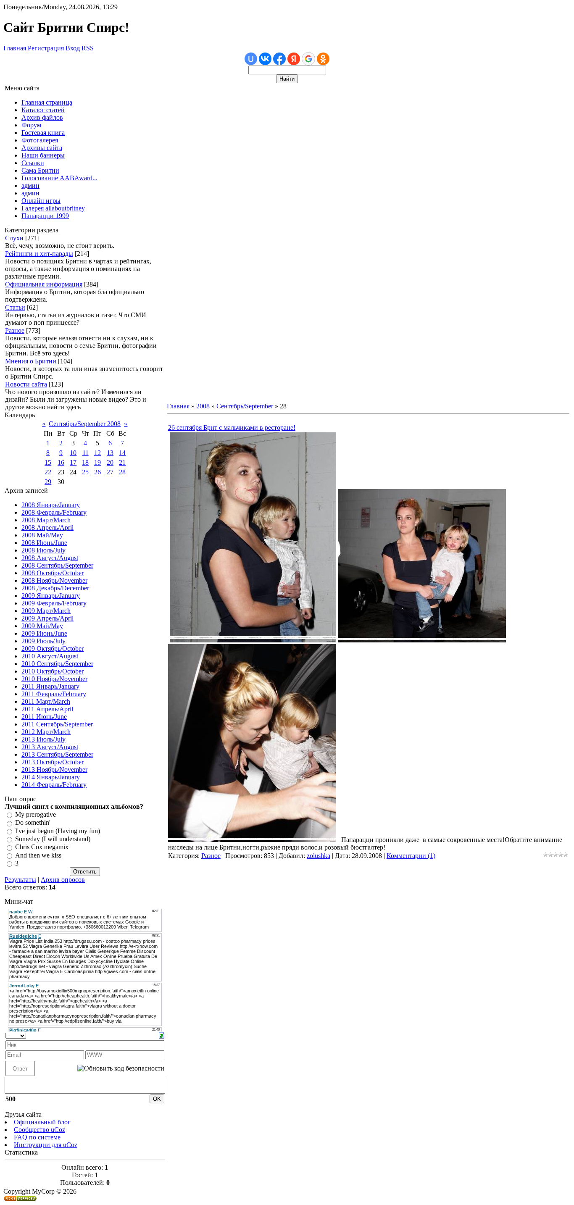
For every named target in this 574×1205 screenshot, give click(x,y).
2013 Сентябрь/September (57, 754)
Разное (14, 330)
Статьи (15, 307)
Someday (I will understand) (52, 838)
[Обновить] (161, 1034)
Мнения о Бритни (30, 361)
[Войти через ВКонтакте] (265, 59)
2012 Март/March (46, 731)
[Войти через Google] (308, 59)
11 (85, 452)
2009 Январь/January (50, 595)
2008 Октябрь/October (52, 572)
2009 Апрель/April (47, 618)
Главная (14, 48)
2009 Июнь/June (44, 633)
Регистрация (46, 48)
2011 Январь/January (50, 686)
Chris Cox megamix (41, 847)
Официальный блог (42, 1122)
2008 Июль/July (43, 550)
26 (97, 472)
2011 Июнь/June (44, 716)
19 (97, 462)
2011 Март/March (45, 701)
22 (48, 472)
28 (122, 472)
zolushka (318, 855)
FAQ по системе (37, 1137)
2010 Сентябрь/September (57, 663)
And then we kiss (38, 855)
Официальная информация (43, 284)
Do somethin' (32, 822)
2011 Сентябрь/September (57, 724)
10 (73, 452)
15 (48, 462)
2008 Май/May (42, 535)
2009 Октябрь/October (52, 648)
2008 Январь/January (50, 504)
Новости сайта (26, 384)
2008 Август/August (49, 557)
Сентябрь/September (244, 406)
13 (110, 452)
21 (122, 462)
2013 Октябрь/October (52, 762)
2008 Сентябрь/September (57, 565)
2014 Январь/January (50, 777)
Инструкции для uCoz (45, 1144)
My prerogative (35, 814)
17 (73, 462)
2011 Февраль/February (53, 693)
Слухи (14, 238)
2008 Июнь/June (44, 542)
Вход (73, 48)
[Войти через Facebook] (279, 59)
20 (110, 462)
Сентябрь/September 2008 (85, 423)
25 (85, 472)
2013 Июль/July (43, 739)
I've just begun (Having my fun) (57, 830)
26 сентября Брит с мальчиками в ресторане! (231, 427)
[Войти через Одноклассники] (323, 59)
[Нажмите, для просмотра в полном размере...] (253, 640)
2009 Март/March (46, 610)
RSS (88, 48)
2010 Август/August (49, 656)
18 (85, 462)
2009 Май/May (42, 625)
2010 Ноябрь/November (54, 678)
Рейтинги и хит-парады (39, 253)
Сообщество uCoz (39, 1129)
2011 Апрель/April (47, 709)
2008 (203, 406)
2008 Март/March (46, 520)
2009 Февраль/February (54, 603)
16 (61, 462)
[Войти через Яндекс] (293, 59)
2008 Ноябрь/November (54, 580)
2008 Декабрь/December (55, 588)
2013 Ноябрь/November (54, 769)
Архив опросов (63, 879)
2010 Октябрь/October (52, 671)
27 (110, 472)
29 (48, 481)
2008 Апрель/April (47, 527)
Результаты (20, 879)
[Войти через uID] (251, 59)
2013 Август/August (49, 746)
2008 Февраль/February (54, 512)
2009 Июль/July (43, 641)
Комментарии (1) (411, 855)
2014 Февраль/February (54, 784)
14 (122, 452)
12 (97, 452)
